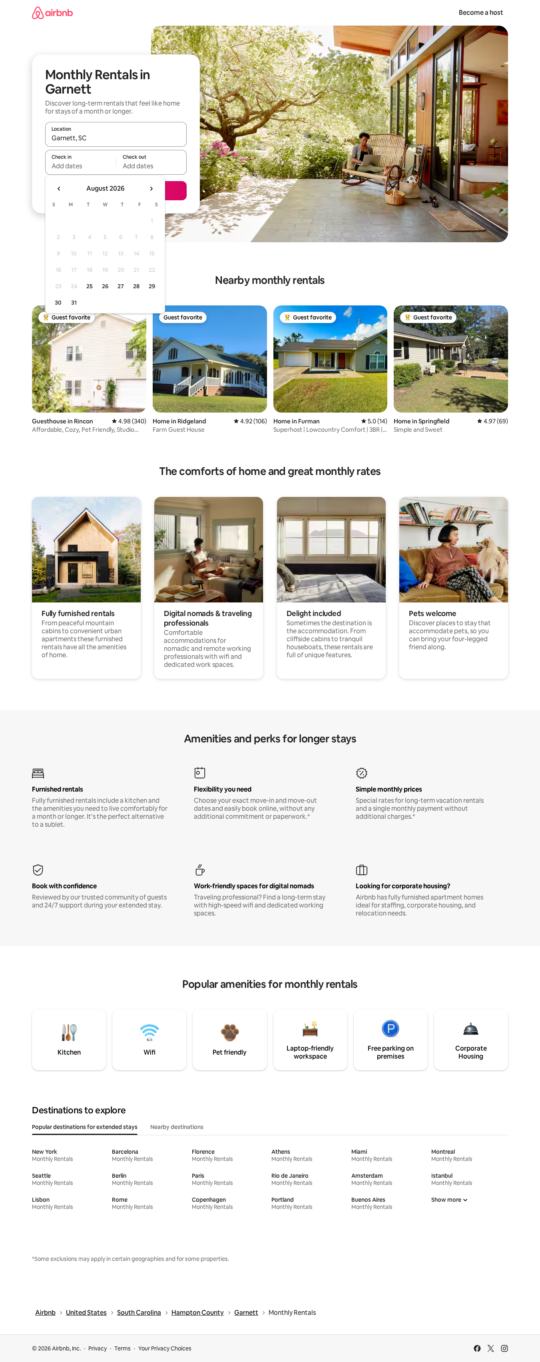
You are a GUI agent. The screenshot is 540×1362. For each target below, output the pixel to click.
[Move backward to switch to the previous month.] (59, 188)
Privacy (97, 1348)
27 (121, 286)
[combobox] (116, 138)
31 (74, 302)
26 (105, 286)
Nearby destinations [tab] (176, 1127)
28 (136, 286)
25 (89, 286)
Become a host (481, 12)
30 (58, 302)
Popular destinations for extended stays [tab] (84, 1127)
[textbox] (81, 166)
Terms (122, 1348)
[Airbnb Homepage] (52, 12)
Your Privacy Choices (164, 1348)
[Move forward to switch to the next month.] (151, 188)
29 (152, 286)
